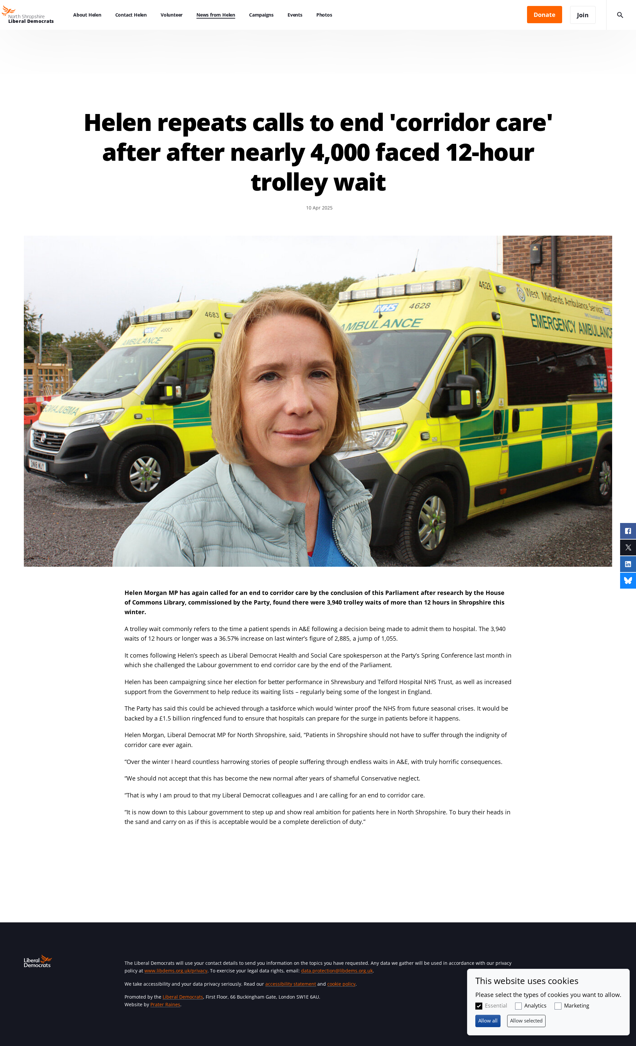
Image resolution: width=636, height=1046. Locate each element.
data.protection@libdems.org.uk (337, 970)
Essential (496, 1005)
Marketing (576, 1005)
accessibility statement (290, 984)
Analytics (535, 1005)
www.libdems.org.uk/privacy (175, 970)
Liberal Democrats (183, 997)
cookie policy (341, 984)
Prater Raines (165, 1004)
